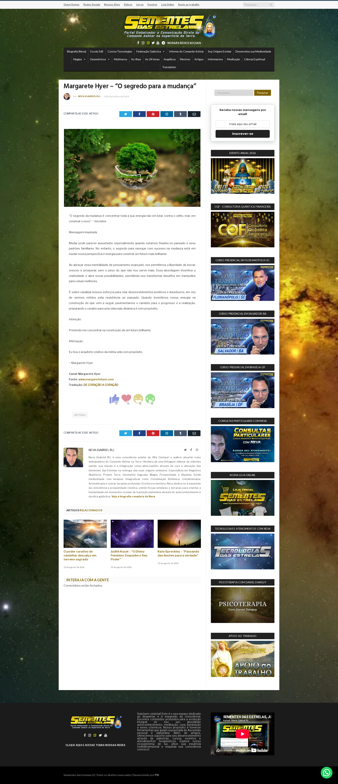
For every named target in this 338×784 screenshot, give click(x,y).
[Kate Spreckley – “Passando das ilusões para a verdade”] (179, 534)
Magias (77, 59)
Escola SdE (96, 51)
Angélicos (170, 59)
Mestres (185, 59)
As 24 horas (152, 59)
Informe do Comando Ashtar (186, 51)
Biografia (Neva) (76, 51)
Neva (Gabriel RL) (89, 96)
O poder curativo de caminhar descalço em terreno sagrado (80, 555)
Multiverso (120, 59)
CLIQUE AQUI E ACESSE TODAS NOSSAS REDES (95, 745)
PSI (157, 775)
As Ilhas (136, 59)
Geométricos (98, 59)
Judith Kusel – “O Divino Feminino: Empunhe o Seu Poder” (129, 555)
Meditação (233, 59)
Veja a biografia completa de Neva (133, 496)
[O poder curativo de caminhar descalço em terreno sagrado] (85, 534)
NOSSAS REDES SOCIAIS (184, 43)
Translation (169, 67)
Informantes (215, 59)
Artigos (199, 59)
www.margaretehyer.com (96, 379)
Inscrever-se (242, 134)
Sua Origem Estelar (219, 51)
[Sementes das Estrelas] (169, 25)
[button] (327, 773)
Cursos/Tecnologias (120, 51)
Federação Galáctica (148, 51)
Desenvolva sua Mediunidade (253, 51)
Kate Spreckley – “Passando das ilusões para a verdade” (178, 553)
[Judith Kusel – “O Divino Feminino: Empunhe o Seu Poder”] (132, 534)
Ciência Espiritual (254, 59)
